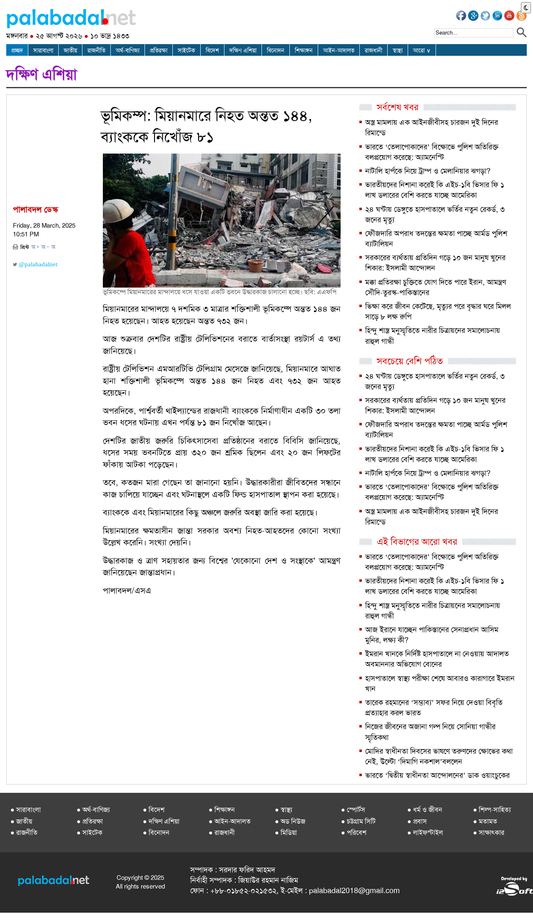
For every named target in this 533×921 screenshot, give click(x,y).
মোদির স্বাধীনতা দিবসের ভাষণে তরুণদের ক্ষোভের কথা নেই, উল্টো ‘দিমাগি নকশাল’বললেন (439, 756)
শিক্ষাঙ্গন (304, 50)
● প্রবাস (417, 821)
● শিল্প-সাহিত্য (492, 809)
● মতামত (485, 821)
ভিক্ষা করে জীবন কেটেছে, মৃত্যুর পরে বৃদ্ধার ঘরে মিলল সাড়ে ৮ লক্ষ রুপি (438, 311)
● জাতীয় (21, 821)
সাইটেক (186, 50)
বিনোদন (275, 50)
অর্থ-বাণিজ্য (127, 50)
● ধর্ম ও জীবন (424, 809)
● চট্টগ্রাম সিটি (358, 821)
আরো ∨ (422, 50)
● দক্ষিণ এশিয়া (161, 821)
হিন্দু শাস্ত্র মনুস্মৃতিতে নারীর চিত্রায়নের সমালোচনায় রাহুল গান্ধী (432, 335)
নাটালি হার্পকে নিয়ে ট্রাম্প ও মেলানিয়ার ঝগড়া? (428, 171)
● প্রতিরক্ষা (90, 821)
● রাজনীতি (23, 832)
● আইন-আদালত (230, 821)
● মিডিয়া (286, 832)
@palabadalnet (37, 264)
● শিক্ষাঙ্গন (222, 809)
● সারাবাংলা (25, 809)
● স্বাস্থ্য (283, 809)
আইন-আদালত (338, 50)
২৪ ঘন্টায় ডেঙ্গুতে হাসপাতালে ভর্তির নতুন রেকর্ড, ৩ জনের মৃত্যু (435, 214)
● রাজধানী (222, 832)
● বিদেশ (153, 809)
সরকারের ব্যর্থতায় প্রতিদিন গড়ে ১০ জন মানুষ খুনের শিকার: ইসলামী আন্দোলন (435, 263)
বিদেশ (212, 50)
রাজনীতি (96, 50)
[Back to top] (7, 904)
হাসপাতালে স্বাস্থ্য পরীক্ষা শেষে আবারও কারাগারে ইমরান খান (440, 683)
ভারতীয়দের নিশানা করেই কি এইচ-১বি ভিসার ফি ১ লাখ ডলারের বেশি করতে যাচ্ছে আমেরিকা (434, 190)
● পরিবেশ (353, 832)
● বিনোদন (156, 832)
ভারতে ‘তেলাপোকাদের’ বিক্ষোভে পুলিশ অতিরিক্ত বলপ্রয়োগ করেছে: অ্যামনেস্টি (431, 152)
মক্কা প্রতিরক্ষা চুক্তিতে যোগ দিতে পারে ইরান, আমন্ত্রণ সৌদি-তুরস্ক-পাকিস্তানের (435, 287)
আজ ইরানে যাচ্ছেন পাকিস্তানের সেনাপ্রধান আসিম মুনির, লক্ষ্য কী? (431, 635)
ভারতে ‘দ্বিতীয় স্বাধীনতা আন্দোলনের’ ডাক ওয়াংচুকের (437, 775)
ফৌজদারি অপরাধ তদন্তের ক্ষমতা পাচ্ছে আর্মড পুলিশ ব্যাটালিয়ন (436, 238)
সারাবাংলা (43, 50)
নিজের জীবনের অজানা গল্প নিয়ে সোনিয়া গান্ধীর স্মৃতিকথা (430, 732)
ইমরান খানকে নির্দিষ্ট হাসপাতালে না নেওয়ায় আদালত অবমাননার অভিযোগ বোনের (437, 659)
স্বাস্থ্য (398, 50)
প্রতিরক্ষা (158, 50)
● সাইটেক (89, 832)
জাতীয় (70, 50)
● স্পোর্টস (353, 809)
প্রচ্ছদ (17, 50)
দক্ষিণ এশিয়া (243, 50)
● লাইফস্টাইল (425, 832)
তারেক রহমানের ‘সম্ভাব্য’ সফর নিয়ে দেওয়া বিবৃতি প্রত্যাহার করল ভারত (434, 708)
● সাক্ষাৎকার (488, 832)
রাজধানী (373, 50)
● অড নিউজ (290, 821)
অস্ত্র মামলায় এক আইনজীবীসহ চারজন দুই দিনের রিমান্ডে (431, 127)
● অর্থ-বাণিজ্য (93, 809)
